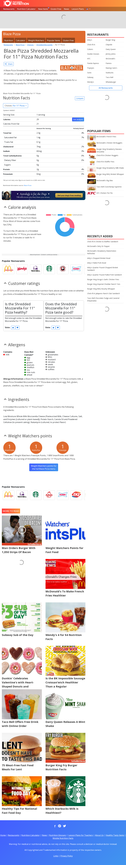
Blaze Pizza (27, 185)
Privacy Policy (66, 856)
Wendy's (90, 82)
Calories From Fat (11, 123)
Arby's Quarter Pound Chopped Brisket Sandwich (102, 268)
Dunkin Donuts (93, 54)
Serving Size (8, 114)
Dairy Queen (111, 49)
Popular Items (53, 40)
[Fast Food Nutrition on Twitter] (64, 826)
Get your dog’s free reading (69, 195)
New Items (43, 9)
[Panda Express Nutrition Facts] (63, 269)
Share (10, 64)
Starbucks (109, 72)
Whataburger (111, 82)
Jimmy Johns (111, 54)
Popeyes (90, 68)
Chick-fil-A (91, 44)
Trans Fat (8, 142)
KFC (88, 58)
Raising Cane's (111, 68)
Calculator (20, 40)
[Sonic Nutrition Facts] (76, 269)
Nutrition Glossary (57, 835)
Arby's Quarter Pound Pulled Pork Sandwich (104, 275)
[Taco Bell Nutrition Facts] (35, 269)
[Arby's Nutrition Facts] (49, 495)
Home (3, 835)
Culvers (90, 49)
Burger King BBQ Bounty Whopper (101, 289)
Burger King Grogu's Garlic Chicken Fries (103, 279)
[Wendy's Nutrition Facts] (22, 269)
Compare (79, 98)
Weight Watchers (36, 40)
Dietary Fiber (10, 160)
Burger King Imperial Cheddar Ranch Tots (103, 284)
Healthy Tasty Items (115, 835)
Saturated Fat (10, 137)
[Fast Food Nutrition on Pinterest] (59, 826)
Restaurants (9, 9)
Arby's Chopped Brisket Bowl (98, 258)
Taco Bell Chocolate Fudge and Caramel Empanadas (103, 299)
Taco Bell (109, 77)
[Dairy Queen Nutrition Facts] (76, 495)
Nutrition (8, 40)
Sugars (7, 164)
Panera (108, 63)
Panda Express (93, 63)
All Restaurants (106, 88)
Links (55, 856)
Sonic (89, 72)
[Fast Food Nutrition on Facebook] (54, 826)
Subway (90, 77)
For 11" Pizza (15, 105)
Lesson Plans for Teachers (80, 835)
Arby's (89, 40)
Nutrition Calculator (26, 9)
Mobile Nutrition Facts (63, 838)
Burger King (110, 40)
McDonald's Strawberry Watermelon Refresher (101, 252)
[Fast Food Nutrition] (16, 3)
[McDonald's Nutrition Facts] (8, 269)
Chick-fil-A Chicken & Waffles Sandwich (102, 241)
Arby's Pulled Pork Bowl (96, 263)
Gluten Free (56, 9)
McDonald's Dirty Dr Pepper (98, 246)
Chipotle (109, 44)
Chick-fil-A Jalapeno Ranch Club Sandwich (103, 293)
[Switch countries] (88, 9)
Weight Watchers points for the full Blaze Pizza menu (43, 467)
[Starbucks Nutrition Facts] (49, 269)
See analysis (78, 119)
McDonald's (110, 58)
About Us (99, 835)
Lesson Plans (78, 9)
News (66, 9)
